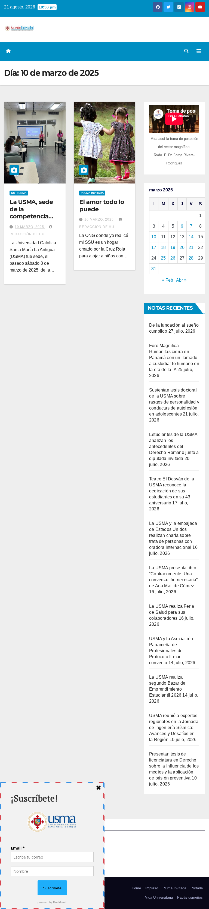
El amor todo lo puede (101, 205)
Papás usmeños (190, 897)
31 (153, 268)
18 (163, 247)
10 (153, 236)
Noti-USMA (18, 192)
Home (136, 888)
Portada (196, 888)
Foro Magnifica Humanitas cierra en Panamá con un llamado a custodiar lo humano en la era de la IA (174, 357)
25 (163, 258)
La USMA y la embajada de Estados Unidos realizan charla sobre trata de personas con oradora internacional (173, 535)
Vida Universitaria (159, 897)
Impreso (151, 888)
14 (191, 236)
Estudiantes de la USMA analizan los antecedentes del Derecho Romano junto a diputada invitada (174, 446)
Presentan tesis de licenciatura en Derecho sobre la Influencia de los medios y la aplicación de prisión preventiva (174, 766)
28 (191, 258)
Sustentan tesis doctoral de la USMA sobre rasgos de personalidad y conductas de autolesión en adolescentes (174, 402)
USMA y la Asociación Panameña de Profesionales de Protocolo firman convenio (171, 650)
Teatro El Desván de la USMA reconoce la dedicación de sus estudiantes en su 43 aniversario (171, 491)
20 (182, 247)
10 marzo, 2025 (30, 227)
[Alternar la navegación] (199, 51)
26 (172, 258)
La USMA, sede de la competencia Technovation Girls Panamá (31, 216)
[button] (186, 51)
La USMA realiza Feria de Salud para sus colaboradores (171, 612)
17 (153, 247)
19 (172, 247)
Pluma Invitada (174, 888)
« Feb (167, 280)
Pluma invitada (92, 192)
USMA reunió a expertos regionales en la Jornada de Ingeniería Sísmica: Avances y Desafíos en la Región (173, 727)
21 (191, 247)
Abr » (181, 280)
